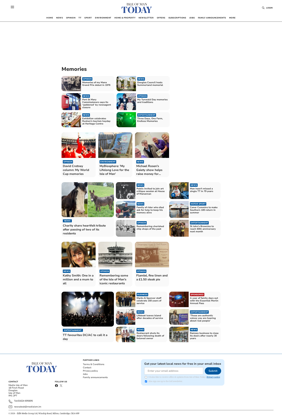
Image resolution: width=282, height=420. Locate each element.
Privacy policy (90, 370)
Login (269, 8)
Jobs (85, 374)
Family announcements (95, 377)
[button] (12, 7)
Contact (87, 367)
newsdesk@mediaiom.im (27, 406)
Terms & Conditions (93, 364)
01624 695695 (25, 401)
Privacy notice (213, 377)
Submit (213, 371)
